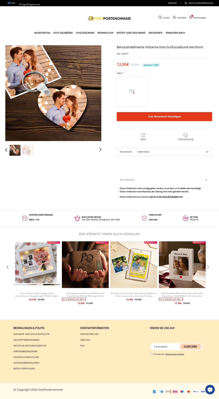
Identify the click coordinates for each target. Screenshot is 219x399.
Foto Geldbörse (63, 32)
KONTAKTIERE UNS (89, 334)
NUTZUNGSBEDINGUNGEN (26, 362)
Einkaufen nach (175, 32)
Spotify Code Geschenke (130, 32)
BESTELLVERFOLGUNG (24, 368)
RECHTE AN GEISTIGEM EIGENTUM (29, 345)
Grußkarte (155, 32)
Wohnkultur (105, 32)
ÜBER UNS (85, 339)
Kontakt (172, 3)
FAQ (82, 345)
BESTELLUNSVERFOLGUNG (198, 3)
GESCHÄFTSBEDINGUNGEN (26, 339)
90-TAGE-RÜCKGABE (168, 196)
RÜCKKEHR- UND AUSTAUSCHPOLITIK (31, 334)
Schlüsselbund (85, 32)
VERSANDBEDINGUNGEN (25, 351)
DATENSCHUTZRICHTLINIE (26, 357)
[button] (12, 93)
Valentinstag (42, 32)
